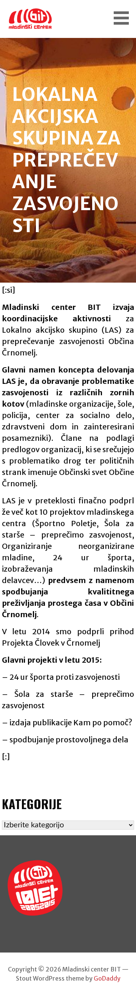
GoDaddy (107, 978)
